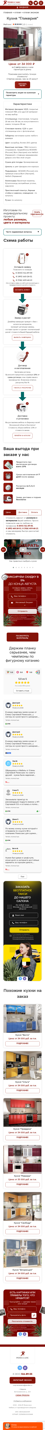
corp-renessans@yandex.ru (22, 1385)
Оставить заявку (22, 290)
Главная (7, 13)
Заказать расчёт (22, 84)
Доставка (22, 512)
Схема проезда (22, 1395)
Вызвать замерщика (22, 337)
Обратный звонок (22, 1380)
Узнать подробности (37, 213)
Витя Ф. (15, 848)
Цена (8, 512)
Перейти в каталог (22, 435)
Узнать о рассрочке (22, 388)
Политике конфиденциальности (22, 937)
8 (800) (22, 1374)
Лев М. (15, 761)
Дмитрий (16, 732)
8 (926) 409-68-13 (24, 280)
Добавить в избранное (23, 1401)
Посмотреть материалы (22, 637)
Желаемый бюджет (24, 602)
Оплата (34, 512)
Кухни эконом (31, 13)
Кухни (18, 13)
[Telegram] (20, 979)
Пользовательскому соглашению (23, 939)
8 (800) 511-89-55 (24, 273)
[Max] (24, 979)
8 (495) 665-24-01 (24, 277)
